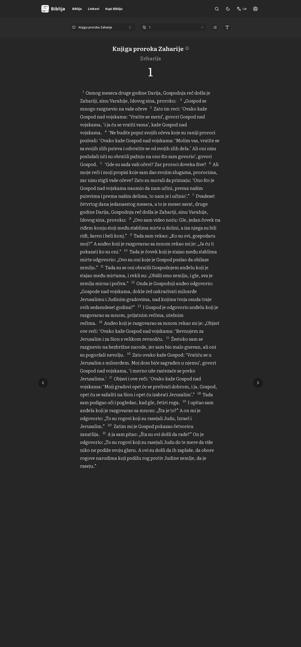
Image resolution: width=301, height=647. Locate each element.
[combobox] (102, 27)
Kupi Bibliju (114, 9)
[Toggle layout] (214, 27)
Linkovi (93, 9)
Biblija (77, 9)
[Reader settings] (227, 27)
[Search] (217, 9)
